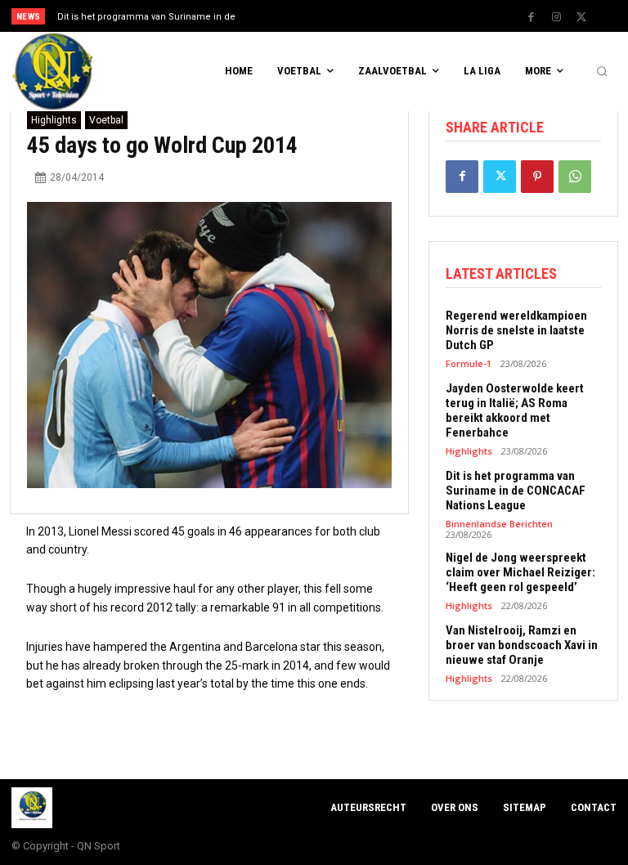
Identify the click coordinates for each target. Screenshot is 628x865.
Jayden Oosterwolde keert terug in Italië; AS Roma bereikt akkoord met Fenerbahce (515, 410)
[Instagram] (556, 17)
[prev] (318, 16)
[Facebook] (530, 17)
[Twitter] (581, 17)
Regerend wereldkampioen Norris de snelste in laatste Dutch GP (516, 330)
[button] (602, 72)
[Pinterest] (537, 176)
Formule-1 (468, 363)
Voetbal (106, 120)
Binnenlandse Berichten (499, 523)
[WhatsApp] (574, 176)
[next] (344, 16)
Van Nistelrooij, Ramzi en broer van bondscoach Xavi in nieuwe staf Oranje (522, 645)
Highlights (54, 120)
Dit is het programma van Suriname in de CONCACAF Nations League (515, 490)
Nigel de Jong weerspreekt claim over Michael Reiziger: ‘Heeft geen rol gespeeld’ (520, 572)
